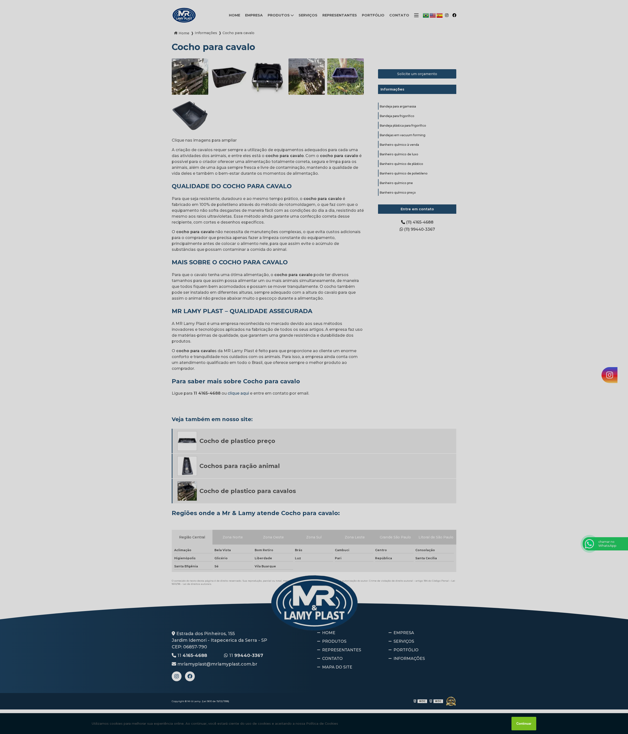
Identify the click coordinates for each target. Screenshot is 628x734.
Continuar (523, 723)
